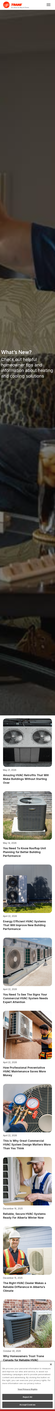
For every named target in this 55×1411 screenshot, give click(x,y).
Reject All (27, 1397)
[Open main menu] (48, 5)
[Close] (51, 1364)
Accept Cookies (27, 1404)
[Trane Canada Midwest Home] (17, 5)
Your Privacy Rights (27, 1389)
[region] (27, 1385)
